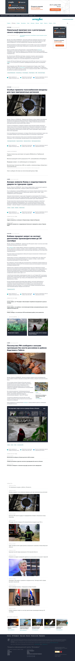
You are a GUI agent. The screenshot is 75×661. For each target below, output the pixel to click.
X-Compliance (9, 651)
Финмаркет (31, 15)
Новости (45, 23)
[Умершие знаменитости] (49, 625)
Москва (37, 23)
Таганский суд (18, 72)
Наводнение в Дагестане (59, 628)
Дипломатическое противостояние (36, 628)
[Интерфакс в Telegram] (29, 656)
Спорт (28, 23)
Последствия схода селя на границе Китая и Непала (23, 408)
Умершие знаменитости (49, 627)
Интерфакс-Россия (24, 15)
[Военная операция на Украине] (13, 625)
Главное (8, 23)
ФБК (36, 72)
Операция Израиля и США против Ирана (24, 628)
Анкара (8, 207)
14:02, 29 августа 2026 (15, 233)
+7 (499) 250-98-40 (37, 644)
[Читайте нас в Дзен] (27, 656)
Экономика (23, 23)
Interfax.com (18, 15)
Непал (8, 444)
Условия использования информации (61, 654)
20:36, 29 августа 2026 (14, 179)
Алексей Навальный (11, 72)
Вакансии (28, 635)
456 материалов (47, 628)
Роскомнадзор (25, 72)
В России (13, 23)
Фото (54, 23)
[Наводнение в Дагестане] (61, 625)
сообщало (25, 402)
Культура (32, 23)
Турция (12, 207)
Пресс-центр (22, 635)
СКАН (28, 651)
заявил (8, 62)
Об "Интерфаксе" (12, 15)
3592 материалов (23, 630)
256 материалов (35, 629)
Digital (41, 23)
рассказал (22, 67)
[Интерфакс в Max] (34, 656)
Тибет (15, 444)
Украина (16, 207)
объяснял (40, 49)
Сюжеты (50, 23)
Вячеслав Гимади (41, 72)
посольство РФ (20, 444)
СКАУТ (8, 652)
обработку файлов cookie (54, 642)
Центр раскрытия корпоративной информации (34, 653)
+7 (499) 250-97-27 (45, 644)
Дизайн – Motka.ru (57, 656)
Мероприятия (42, 635)
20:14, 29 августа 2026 (15, 87)
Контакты (9, 635)
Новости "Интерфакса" (30, 650)
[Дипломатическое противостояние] (37, 625)
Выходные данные (58, 655)
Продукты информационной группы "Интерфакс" (23, 647)
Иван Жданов (31, 72)
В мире (18, 23)
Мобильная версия (4, 15)
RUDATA (28, 652)
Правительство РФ (11, 289)
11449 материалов (11, 629)
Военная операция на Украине (12, 628)
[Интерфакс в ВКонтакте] (31, 656)
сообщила (11, 247)
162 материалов (59, 629)
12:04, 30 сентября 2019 (15, 27)
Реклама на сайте (34, 635)
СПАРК (8, 650)
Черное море (21, 207)
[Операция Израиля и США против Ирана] (25, 626)
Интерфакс (37, 19)
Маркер (8, 653)
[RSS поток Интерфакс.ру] (32, 656)
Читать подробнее (41, 397)
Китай (12, 444)
